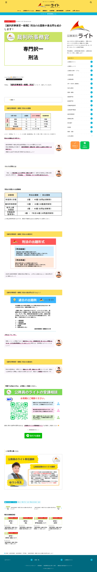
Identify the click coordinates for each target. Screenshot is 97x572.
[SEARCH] (91, 2)
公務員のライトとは (28, 10)
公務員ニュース (72, 66)
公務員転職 (70, 79)
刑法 (20, 502)
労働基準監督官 (72, 105)
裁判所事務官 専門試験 (10, 21)
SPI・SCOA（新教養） (74, 83)
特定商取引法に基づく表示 (50, 565)
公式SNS (68, 10)
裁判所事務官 (71, 114)
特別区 (69, 127)
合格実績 (52, 10)
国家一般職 (70, 92)
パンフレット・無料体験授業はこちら (48, 13)
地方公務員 (70, 88)
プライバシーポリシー (31, 565)
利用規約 (40, 565)
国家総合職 (70, 118)
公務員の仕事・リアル (73, 70)
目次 (12, 100)
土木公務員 (70, 136)
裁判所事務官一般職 (35, 502)
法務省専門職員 (72, 110)
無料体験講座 (59, 10)
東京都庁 (70, 123)
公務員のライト (72, 62)
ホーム (19, 10)
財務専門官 (70, 101)
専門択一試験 (26, 502)
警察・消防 (70, 131)
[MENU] (6, 2)
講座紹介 (45, 10)
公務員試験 (70, 75)
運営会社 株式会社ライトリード (65, 565)
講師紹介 (38, 10)
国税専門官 (70, 96)
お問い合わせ (76, 10)
